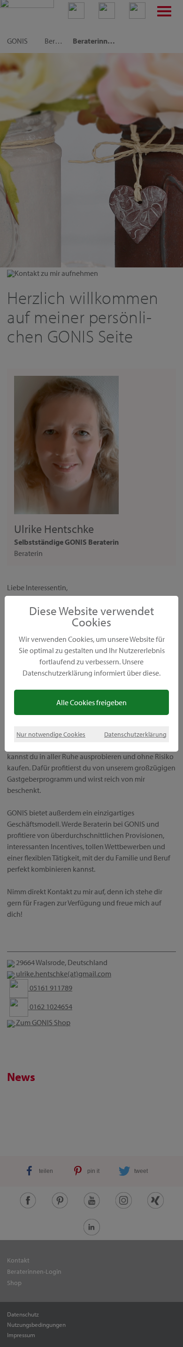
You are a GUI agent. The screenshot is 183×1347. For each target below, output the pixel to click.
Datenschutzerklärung (135, 734)
